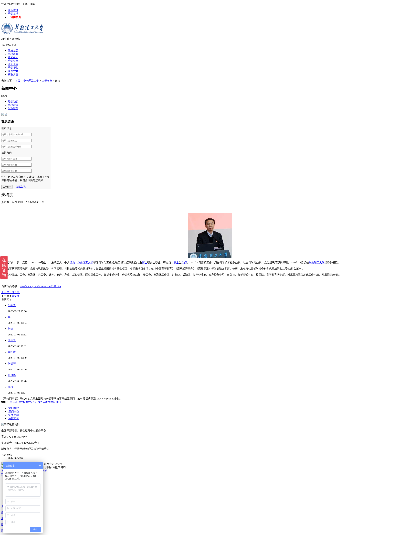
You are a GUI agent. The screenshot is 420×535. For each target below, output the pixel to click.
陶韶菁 (16, 295)
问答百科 (13, 415)
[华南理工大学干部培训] (22, 26)
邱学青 (16, 292)
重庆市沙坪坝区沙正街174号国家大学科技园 (35, 402)
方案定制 (13, 418)
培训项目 (13, 60)
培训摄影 (13, 67)
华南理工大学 (31, 80)
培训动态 (13, 101)
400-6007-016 (8, 44)
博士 (144, 262)
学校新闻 (13, 105)
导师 (184, 262)
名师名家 (13, 64)
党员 (72, 262)
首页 (17, 80)
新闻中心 (13, 57)
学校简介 (13, 54)
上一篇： (6, 292)
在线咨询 (21, 186)
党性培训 (13, 10)
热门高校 (13, 408)
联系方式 (13, 71)
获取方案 (13, 74)
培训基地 (13, 13)
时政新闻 (13, 108)
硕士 (176, 262)
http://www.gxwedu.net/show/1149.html (40, 286)
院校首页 (13, 50)
